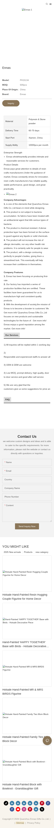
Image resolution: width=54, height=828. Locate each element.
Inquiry (11, 103)
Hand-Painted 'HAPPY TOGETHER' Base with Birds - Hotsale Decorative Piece (24, 644)
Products (28, 552)
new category (42, 552)
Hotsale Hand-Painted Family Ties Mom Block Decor (26, 739)
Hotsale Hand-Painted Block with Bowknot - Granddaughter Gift (22, 786)
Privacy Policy (33, 823)
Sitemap (20, 823)
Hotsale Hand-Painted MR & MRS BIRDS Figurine (22, 691)
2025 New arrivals (12, 552)
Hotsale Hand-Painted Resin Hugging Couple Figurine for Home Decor (24, 596)
